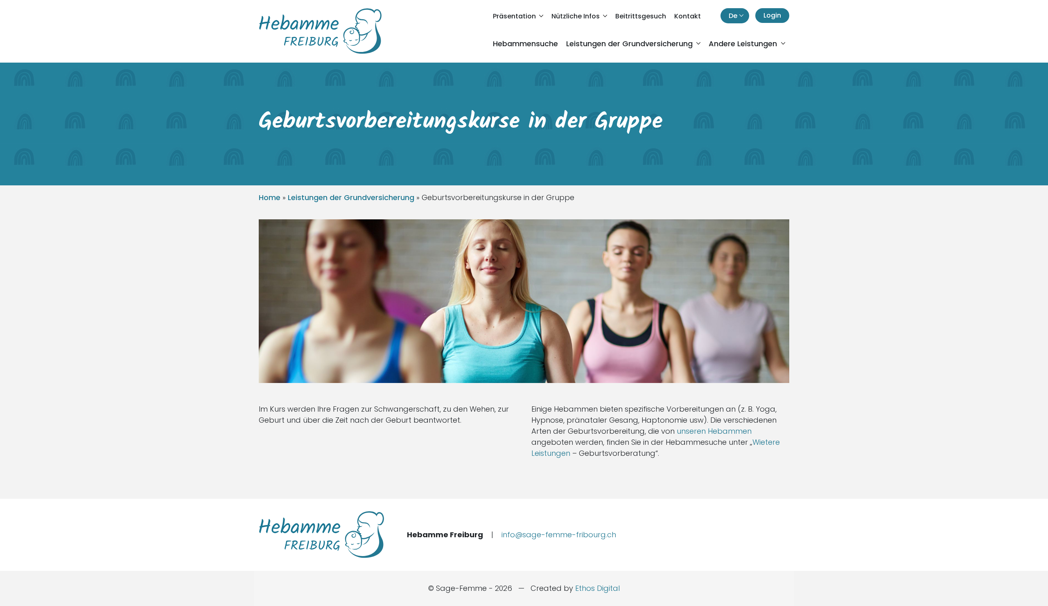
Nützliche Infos (576, 16)
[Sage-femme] (320, 31)
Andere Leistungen (744, 43)
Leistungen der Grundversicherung (630, 43)
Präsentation (515, 16)
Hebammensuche (525, 43)
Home (269, 197)
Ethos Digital (597, 588)
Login (772, 15)
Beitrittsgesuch (640, 16)
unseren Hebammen (714, 431)
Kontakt (687, 16)
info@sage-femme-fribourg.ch (558, 534)
